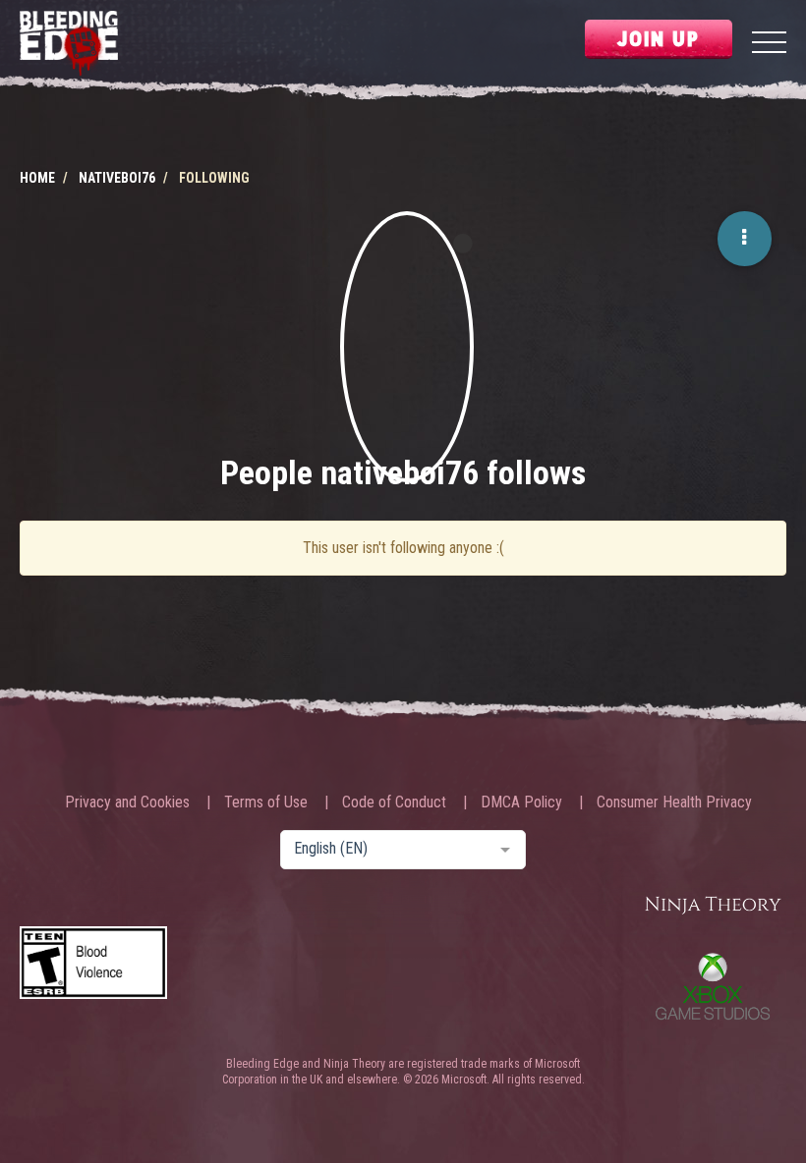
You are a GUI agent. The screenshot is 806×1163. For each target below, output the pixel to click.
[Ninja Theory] (712, 906)
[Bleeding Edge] (69, 45)
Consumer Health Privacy (674, 802)
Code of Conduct (394, 802)
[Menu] (769, 45)
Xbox (712, 986)
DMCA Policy (521, 802)
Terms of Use (266, 802)
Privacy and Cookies (127, 802)
